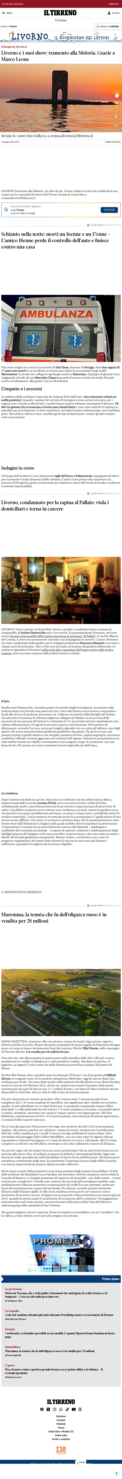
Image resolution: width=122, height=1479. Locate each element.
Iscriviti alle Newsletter (12, 4)
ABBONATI (114, 4)
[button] (61, 1253)
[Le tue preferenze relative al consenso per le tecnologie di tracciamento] (116, 1473)
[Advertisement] (25, 168)
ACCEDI (115, 13)
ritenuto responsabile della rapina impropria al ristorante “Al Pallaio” (52, 636)
